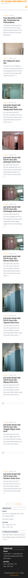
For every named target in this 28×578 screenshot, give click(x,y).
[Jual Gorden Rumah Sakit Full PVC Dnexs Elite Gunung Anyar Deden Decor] (13, 91)
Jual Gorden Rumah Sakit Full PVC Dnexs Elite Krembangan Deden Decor (12, 209)
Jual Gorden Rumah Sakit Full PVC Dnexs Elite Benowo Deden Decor (12, 258)
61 (13, 504)
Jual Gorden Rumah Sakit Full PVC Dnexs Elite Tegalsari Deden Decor (12, 320)
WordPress (16, 573)
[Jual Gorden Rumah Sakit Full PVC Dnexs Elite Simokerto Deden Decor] (13, 460)
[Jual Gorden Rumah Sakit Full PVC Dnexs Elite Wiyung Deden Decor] (13, 357)
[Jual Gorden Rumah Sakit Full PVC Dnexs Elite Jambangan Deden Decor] (13, 140)
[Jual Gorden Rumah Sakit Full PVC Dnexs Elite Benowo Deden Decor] (13, 242)
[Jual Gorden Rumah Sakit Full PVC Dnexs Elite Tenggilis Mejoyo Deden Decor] (13, 410)
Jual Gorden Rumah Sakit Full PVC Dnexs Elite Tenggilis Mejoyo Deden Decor (12, 428)
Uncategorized (6, 15)
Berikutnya (18, 504)
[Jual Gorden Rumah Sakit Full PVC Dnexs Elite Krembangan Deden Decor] (13, 193)
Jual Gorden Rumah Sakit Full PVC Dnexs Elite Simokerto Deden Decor (12, 476)
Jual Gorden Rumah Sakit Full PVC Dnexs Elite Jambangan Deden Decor (12, 159)
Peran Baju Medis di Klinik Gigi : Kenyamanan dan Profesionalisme (12, 20)
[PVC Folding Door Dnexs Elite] (13, 49)
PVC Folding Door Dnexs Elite (11, 62)
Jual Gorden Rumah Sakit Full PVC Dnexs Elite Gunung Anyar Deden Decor (12, 107)
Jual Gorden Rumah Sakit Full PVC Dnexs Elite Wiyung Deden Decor (12, 379)
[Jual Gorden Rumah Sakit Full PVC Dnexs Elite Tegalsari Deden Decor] (13, 298)
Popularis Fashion (14, 575)
